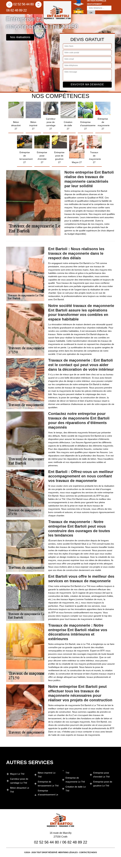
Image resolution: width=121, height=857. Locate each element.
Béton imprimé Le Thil (46, 774)
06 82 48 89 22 (74, 842)
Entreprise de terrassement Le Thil (48, 783)
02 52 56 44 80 (23, 4)
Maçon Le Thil (17, 774)
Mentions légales (68, 852)
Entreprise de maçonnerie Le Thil (75, 779)
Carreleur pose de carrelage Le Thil (19, 781)
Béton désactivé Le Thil (19, 790)
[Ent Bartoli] (57, 12)
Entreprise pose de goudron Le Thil (102, 783)
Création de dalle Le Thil (76, 788)
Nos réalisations (20, 37)
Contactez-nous (88, 852)
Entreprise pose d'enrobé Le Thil (101, 774)
